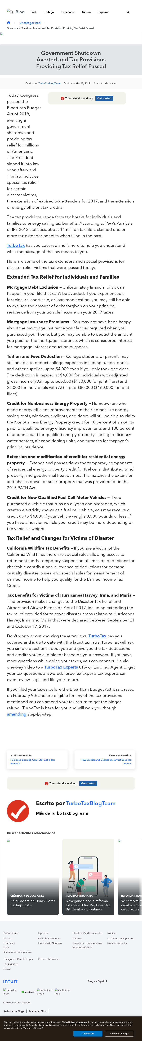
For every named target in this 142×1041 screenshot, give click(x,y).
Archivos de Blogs (13, 1011)
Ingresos (43, 933)
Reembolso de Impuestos (17, 952)
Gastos (7, 969)
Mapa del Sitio (37, 1011)
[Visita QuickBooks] (28, 992)
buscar (128, 12)
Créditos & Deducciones (27, 895)
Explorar (103, 12)
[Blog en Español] (8, 23)
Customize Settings (119, 1033)
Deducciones (10, 933)
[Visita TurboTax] (11, 992)
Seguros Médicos (82, 947)
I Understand (88, 1033)
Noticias (111, 933)
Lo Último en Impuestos (120, 938)
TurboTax (16, 245)
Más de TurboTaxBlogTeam (62, 813)
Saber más (125, 2)
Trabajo (49, 12)
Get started (104, 98)
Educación (9, 943)
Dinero (86, 12)
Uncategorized (30, 23)
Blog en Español (97, 981)
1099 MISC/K (10, 964)
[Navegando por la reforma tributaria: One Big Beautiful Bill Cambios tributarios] (88, 877)
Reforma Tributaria (79, 895)
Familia (7, 938)
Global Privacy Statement (74, 1022)
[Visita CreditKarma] (45, 992)
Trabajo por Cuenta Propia (18, 959)
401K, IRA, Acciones (49, 938)
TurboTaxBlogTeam (49, 83)
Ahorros (77, 938)
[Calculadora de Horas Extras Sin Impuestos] (33, 877)
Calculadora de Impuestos (87, 943)
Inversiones (68, 12)
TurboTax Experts (61, 667)
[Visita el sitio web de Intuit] (37, 981)
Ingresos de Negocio (50, 943)
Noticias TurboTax (117, 943)
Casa (6, 947)
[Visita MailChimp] (63, 992)
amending (16, 714)
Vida (34, 12)
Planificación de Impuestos (87, 933)
